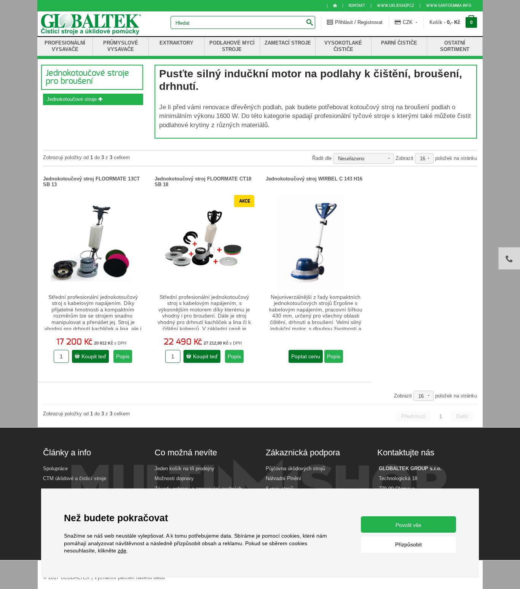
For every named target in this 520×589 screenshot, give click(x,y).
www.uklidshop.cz (395, 6)
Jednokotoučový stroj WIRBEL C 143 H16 (314, 179)
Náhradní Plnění (283, 478)
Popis (122, 356)
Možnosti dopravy (174, 478)
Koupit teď (93, 356)
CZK (407, 22)
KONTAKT (357, 6)
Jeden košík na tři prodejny (184, 468)
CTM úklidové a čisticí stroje (74, 478)
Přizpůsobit (408, 544)
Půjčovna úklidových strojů (295, 468)
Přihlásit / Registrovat (358, 22)
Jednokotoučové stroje (72, 99)
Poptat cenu (305, 356)
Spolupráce (55, 468)
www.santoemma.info (448, 6)
